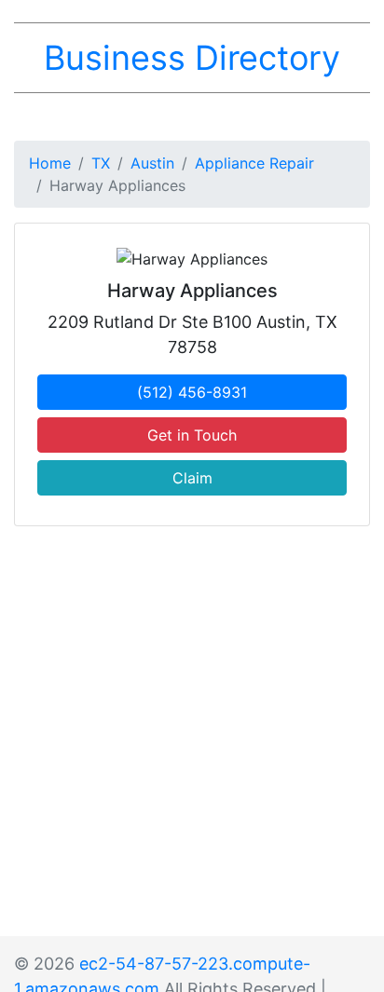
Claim (192, 478)
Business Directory (192, 57)
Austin (152, 163)
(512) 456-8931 (192, 392)
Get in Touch (192, 435)
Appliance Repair (254, 163)
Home (50, 163)
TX (100, 163)
